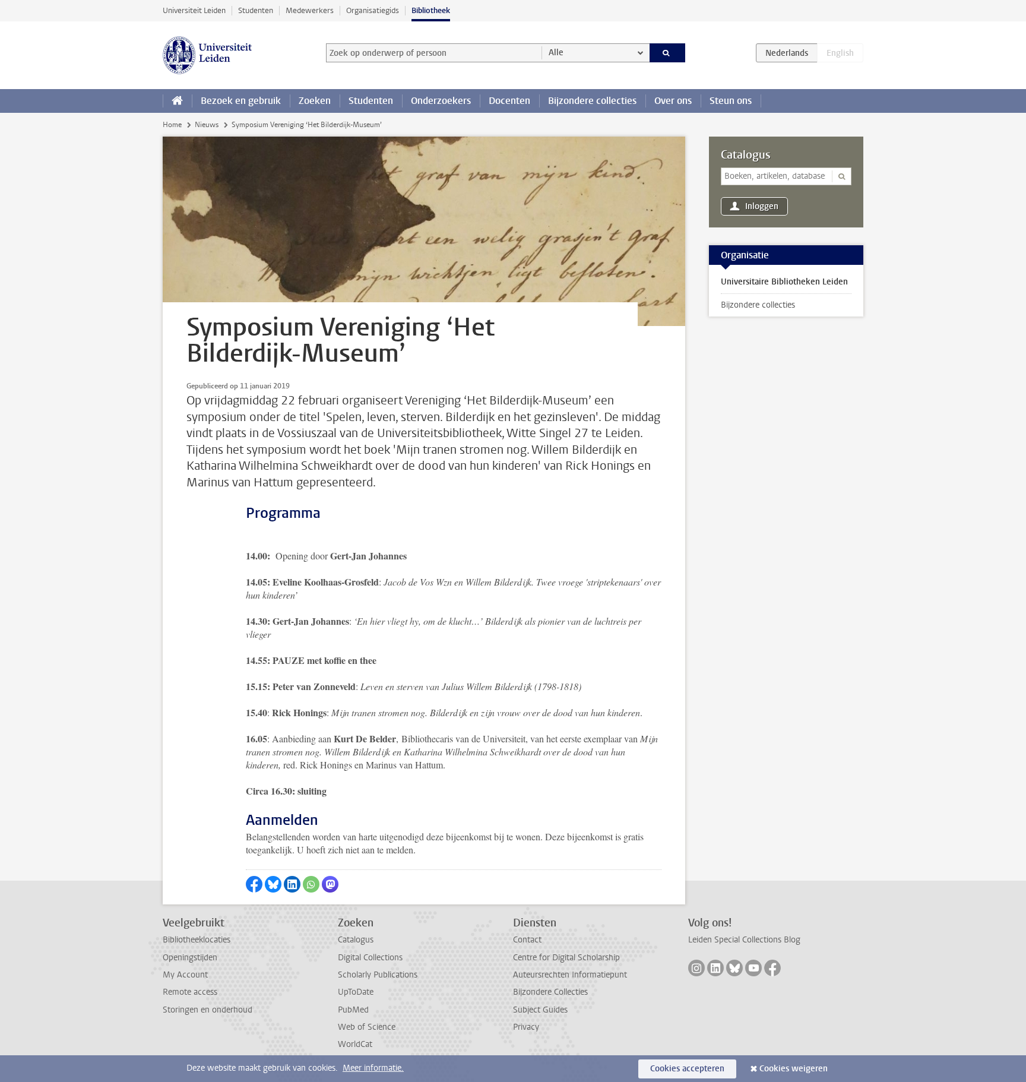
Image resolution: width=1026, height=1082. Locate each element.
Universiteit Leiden (194, 10)
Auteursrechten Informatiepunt (570, 974)
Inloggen (761, 206)
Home (172, 124)
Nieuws (206, 124)
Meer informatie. (373, 1068)
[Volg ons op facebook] (772, 968)
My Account (185, 974)
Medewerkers (310, 10)
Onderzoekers (441, 100)
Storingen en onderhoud (207, 1009)
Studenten (255, 10)
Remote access (190, 992)
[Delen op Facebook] (254, 884)
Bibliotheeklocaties (196, 939)
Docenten (509, 100)
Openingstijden (190, 957)
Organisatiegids (372, 10)
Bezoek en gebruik (241, 100)
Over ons (673, 100)
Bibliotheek (430, 10)
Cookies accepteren (687, 1068)
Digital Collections (370, 957)
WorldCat (355, 1044)
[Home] (177, 101)
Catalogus (746, 155)
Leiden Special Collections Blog (744, 939)
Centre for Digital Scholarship (566, 957)
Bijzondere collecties (592, 100)
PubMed (353, 1009)
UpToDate (355, 992)
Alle (556, 52)
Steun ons (731, 100)
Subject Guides (540, 1009)
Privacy (526, 1027)
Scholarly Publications (377, 974)
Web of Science (366, 1027)
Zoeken (315, 100)
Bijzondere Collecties (550, 992)
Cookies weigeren (793, 1068)
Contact (527, 939)
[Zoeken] (668, 52)
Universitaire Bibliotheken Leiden (784, 281)
